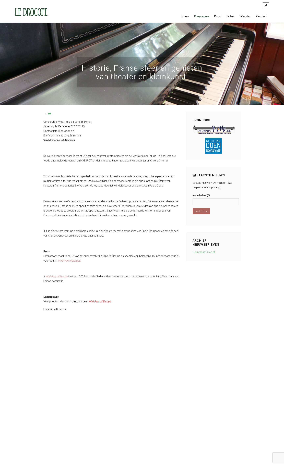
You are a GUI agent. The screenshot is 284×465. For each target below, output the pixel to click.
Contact (261, 16)
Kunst (218, 16)
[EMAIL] (49, 113)
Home (185, 16)
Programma (201, 16)
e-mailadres (201, 195)
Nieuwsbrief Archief (204, 252)
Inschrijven (201, 211)
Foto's (231, 16)
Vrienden (245, 16)
